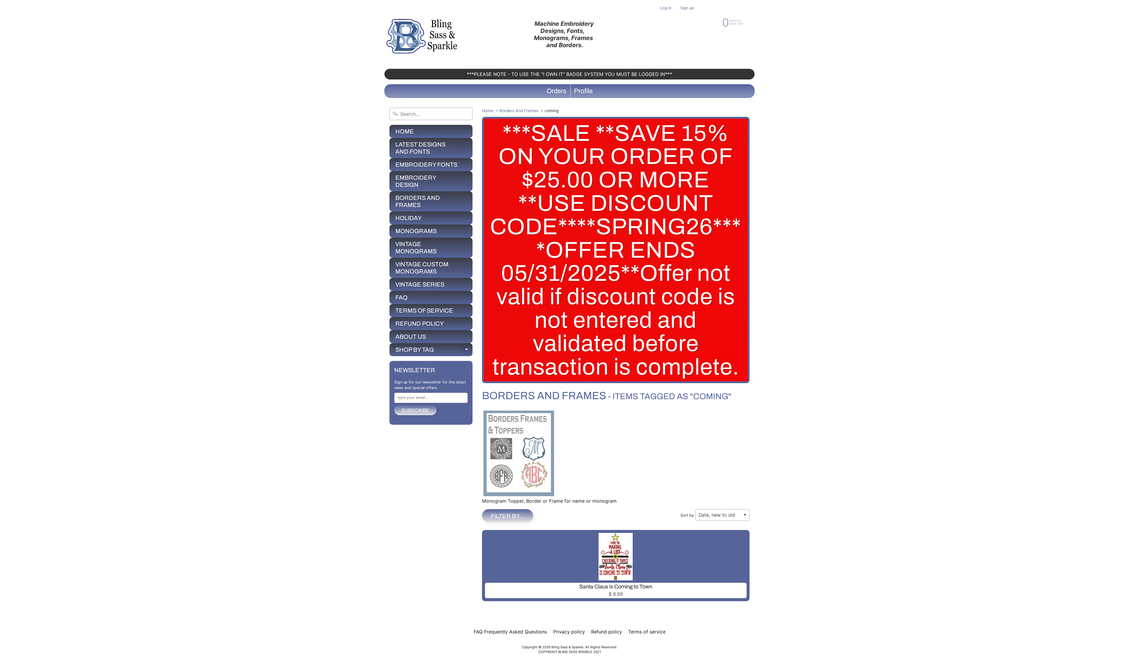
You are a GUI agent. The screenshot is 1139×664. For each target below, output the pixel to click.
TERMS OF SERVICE (424, 310)
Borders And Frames (518, 110)
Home (487, 110)
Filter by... (507, 516)
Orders (556, 91)
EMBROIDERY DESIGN (415, 181)
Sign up (687, 8)
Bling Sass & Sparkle (567, 647)
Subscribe (415, 410)
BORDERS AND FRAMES (417, 201)
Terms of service (647, 632)
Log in (665, 8)
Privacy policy (569, 632)
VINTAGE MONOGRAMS (416, 247)
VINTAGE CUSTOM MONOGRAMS (421, 268)
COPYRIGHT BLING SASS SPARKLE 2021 (569, 652)
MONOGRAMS (416, 231)
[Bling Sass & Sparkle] (422, 34)
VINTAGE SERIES (419, 284)
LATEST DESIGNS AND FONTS (420, 148)
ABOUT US (410, 336)
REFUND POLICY (419, 323)
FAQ (401, 297)
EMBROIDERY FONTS (426, 164)
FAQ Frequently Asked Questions (510, 632)
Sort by (687, 515)
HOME (404, 131)
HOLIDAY (408, 218)
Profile (583, 91)
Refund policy (606, 632)
